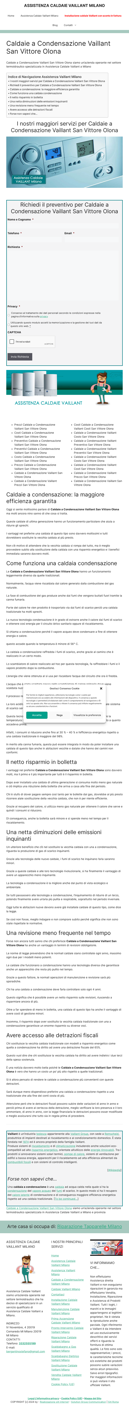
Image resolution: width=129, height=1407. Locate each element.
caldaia (59, 1186)
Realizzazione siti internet (54, 1402)
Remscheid (112, 1133)
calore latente (21, 1194)
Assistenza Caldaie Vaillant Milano (39, 15)
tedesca (41, 1133)
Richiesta (15, 247)
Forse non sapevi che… (23, 113)
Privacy (14, 306)
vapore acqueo (41, 1190)
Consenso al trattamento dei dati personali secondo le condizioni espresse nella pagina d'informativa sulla (55, 315)
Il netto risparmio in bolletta (26, 97)
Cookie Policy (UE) (62, 1384)
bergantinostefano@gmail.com (25, 1351)
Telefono (15, 233)
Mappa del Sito (92, 1398)
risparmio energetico (44, 1150)
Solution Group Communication (88, 1402)
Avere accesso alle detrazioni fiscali (31, 109)
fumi (59, 1190)
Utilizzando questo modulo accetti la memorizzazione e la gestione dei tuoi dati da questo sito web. (56, 324)
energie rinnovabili (102, 1150)
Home (11, 15)
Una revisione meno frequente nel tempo (34, 105)
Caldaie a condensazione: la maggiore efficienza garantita (44, 89)
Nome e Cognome (21, 219)
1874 (26, 1141)
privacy (44, 316)
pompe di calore (74, 1154)
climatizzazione (65, 1146)
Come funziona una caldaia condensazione (36, 93)
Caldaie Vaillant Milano (65, 1289)
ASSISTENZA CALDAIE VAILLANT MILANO (64, 5)
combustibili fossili (19, 1162)
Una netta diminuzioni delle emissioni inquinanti (38, 101)
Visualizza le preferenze (87, 715)
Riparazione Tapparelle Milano (89, 1226)
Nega (60, 715)
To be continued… (66, 1198)
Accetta (37, 715)
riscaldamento (41, 1146)
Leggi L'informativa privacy (43, 1398)
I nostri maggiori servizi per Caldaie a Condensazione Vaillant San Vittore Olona (57, 81)
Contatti (68, 25)
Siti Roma (113, 1402)
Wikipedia (114, 1170)
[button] (101, 688)
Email (69, 233)
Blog (55, 25)
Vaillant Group (79, 1133)
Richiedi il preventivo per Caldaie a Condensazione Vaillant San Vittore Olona (56, 85)
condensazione (17, 1190)
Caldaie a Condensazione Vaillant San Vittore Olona (39, 1208)
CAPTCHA (14, 332)
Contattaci (57, 1294)
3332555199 (27, 1343)
